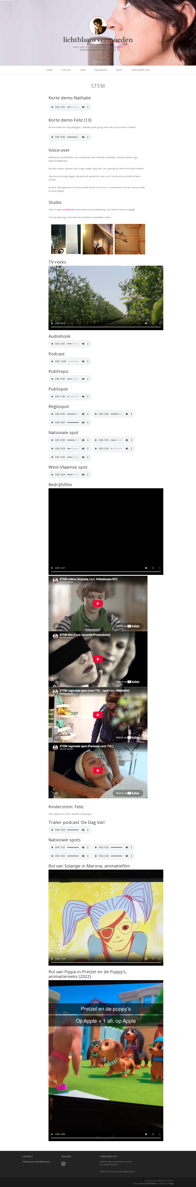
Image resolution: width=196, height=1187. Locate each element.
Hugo (171, 1183)
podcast (66, 70)
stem (82, 70)
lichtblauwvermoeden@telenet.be (98, 49)
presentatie (101, 70)
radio (119, 70)
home (49, 70)
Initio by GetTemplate (148, 1183)
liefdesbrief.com (141, 70)
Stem (98, 85)
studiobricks (68, 209)
